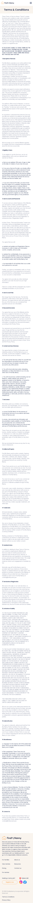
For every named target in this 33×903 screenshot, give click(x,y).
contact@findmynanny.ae (9, 821)
